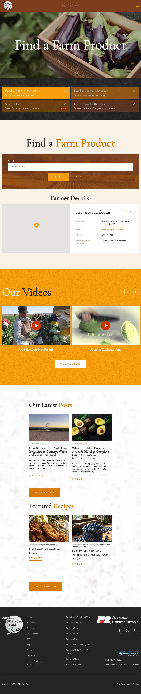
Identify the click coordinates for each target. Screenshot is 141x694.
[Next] (135, 292)
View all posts (44, 492)
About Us (31, 622)
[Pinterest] (76, 5)
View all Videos (70, 364)
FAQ (28, 639)
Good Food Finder (131, 665)
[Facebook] (64, 5)
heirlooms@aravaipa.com (113, 229)
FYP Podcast (32, 633)
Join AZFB (31, 656)
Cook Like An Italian (113, 660)
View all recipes (45, 586)
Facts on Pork (72, 633)
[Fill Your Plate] (7, 5)
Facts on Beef (72, 628)
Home (29, 617)
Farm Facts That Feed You (78, 617)
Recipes (30, 628)
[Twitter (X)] (70, 5)
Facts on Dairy (72, 639)
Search (58, 177)
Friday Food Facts (74, 622)
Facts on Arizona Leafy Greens (79, 644)
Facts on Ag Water (74, 664)
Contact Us (31, 650)
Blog (28, 644)
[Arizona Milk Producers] (128, 653)
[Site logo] (12, 640)
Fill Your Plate (24, 684)
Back (128, 212)
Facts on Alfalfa (72, 659)
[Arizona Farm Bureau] (118, 619)
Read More (35, 476)
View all (81, 177)
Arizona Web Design (130, 684)
